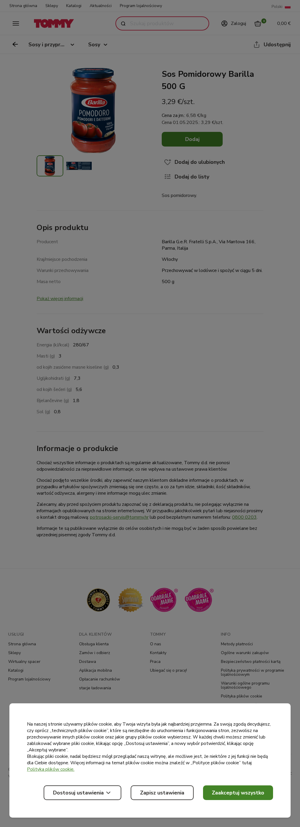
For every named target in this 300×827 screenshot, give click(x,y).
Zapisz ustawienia (162, 792)
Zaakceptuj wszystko (238, 792)
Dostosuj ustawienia (78, 792)
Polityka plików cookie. (50, 769)
